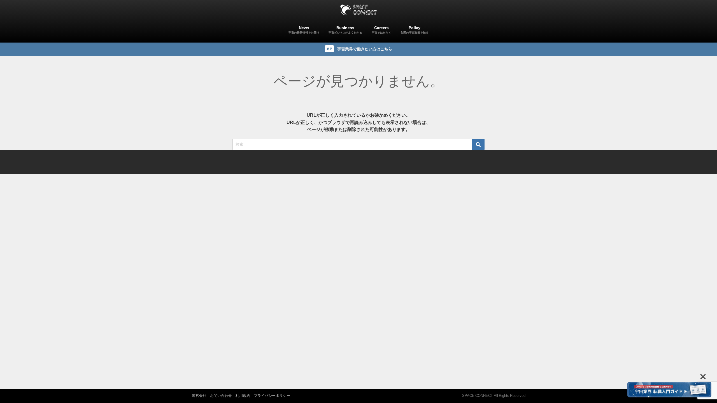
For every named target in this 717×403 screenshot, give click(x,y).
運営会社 (199, 395)
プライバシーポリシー (272, 395)
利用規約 (243, 395)
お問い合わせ (221, 395)
